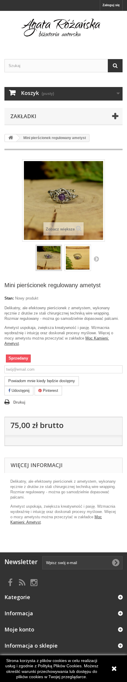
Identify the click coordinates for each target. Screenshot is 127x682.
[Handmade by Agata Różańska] (63, 29)
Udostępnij (20, 390)
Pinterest (50, 390)
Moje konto (19, 629)
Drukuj (19, 402)
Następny (96, 259)
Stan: (9, 298)
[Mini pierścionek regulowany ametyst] (49, 258)
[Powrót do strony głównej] (10, 138)
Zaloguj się (111, 5)
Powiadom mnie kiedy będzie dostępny (41, 381)
